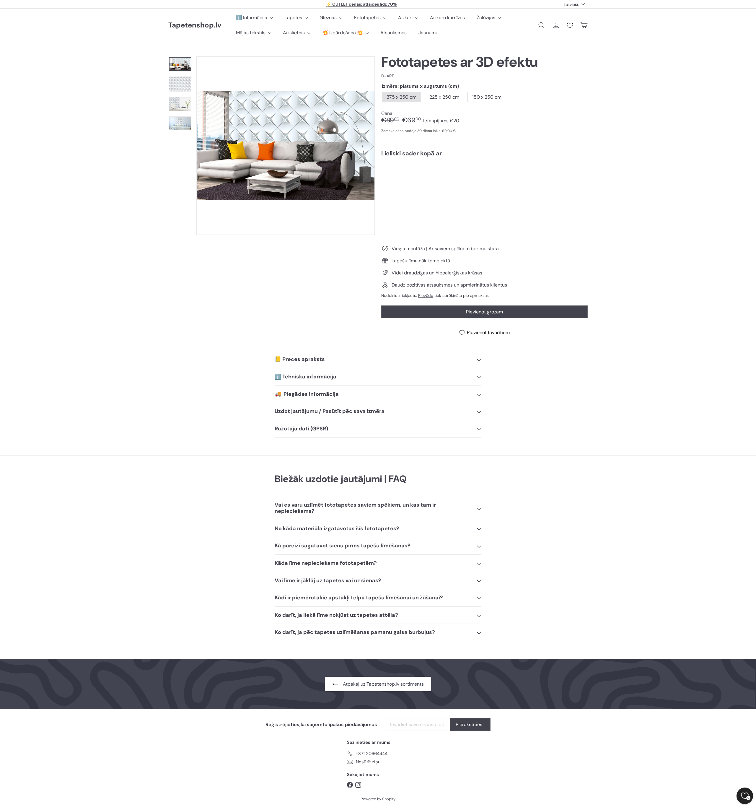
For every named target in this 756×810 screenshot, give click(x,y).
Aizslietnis (294, 33)
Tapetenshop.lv (194, 25)
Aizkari (406, 17)
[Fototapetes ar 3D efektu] (484, 181)
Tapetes (294, 17)
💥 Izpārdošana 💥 (343, 33)
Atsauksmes (393, 33)
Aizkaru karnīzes (447, 17)
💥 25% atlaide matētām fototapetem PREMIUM (361, 4)
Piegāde (425, 295)
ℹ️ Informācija (252, 17)
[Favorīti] (569, 25)
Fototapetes (368, 17)
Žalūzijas (486, 17)
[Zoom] (285, 146)
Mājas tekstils (251, 33)
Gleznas (329, 17)
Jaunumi (427, 33)
